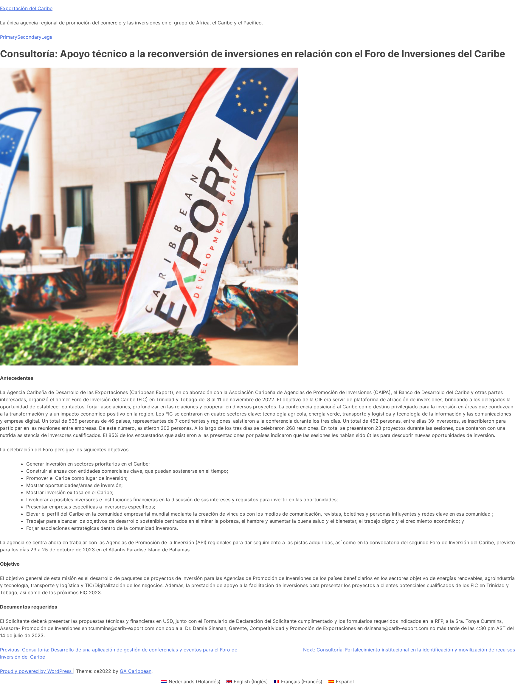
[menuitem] (190, 681)
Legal (47, 37)
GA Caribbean (135, 671)
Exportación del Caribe (26, 8)
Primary (8, 37)
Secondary (29, 37)
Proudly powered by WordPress (36, 671)
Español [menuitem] (345, 681)
